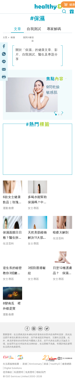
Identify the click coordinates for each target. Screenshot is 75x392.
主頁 (5, 37)
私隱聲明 (18, 372)
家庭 (46, 363)
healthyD (55, 363)
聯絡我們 (41, 372)
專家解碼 (54, 29)
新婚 (24, 363)
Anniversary (35, 363)
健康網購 (66, 363)
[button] (55, 112)
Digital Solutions (13, 368)
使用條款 (7, 372)
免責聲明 (29, 372)
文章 (17, 29)
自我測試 (34, 29)
